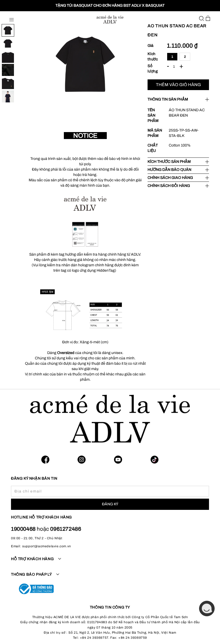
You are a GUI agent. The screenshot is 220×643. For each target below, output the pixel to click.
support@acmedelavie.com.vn (46, 546)
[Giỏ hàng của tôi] (208, 18)
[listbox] (188, 56)
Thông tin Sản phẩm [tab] (168, 99)
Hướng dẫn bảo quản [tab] (169, 170)
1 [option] (172, 57)
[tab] (110, 562)
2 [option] (185, 57)
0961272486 (65, 529)
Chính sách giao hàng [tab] (170, 178)
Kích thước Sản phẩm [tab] (169, 162)
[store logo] (110, 20)
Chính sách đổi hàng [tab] (169, 186)
